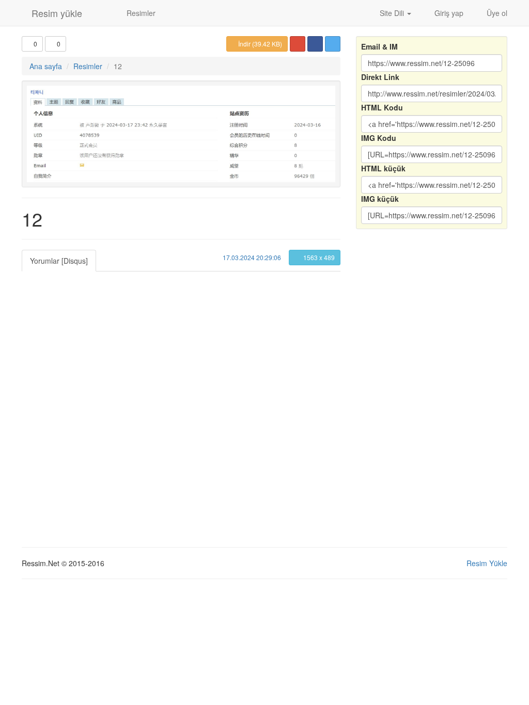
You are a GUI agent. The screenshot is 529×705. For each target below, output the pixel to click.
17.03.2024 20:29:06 (251, 257)
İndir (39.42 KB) (259, 43)
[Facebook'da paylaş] (315, 44)
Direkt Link (380, 77)
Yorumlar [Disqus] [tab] (59, 260)
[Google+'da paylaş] (297, 44)
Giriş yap (447, 13)
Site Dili (392, 13)
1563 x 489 (318, 257)
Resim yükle (55, 13)
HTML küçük (383, 168)
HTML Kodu (382, 107)
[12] (181, 134)
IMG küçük (380, 199)
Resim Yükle (486, 563)
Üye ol (496, 13)
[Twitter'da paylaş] (332, 44)
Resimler (140, 13)
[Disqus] (181, 400)
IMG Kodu (378, 138)
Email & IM (379, 46)
